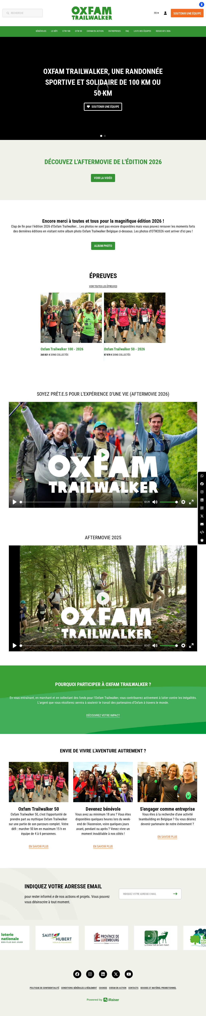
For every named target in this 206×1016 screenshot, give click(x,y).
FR (155, 13)
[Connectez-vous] (165, 13)
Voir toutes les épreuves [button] (103, 286)
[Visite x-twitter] (116, 974)
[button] (101, 136)
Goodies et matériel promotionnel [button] (158, 988)
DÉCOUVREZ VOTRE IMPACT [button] (103, 715)
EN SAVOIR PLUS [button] (38, 846)
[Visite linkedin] (103, 974)
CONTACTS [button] (133, 988)
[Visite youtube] (129, 974)
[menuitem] (41, 31)
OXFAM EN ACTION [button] (117, 988)
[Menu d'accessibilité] (201, 4)
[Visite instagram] (90, 974)
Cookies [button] (103, 988)
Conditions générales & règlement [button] (79, 988)
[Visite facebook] (77, 974)
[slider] (81, 502)
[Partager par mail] (202, 524)
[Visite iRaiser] (103, 999)
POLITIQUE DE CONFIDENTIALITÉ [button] (44, 988)
